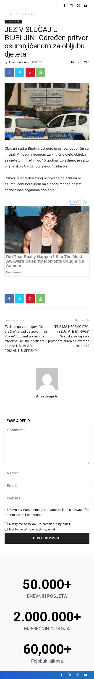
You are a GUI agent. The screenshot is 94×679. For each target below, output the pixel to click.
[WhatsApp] (40, 72)
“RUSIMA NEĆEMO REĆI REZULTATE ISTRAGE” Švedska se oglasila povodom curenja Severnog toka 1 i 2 (68, 336)
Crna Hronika (25, 14)
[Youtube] (85, 6)
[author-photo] (47, 390)
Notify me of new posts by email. (32, 529)
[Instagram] (71, 6)
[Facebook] (64, 6)
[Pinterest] (30, 72)
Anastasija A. (18, 62)
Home (9, 14)
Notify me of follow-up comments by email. (40, 524)
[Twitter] (78, 6)
